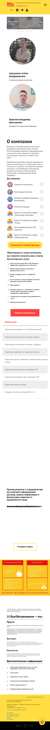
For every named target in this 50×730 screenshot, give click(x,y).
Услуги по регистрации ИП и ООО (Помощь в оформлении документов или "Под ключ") (24, 264)
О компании (10, 719)
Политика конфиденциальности (17, 710)
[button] (25, 312)
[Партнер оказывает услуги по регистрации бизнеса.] (41, 191)
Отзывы (9, 717)
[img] (22, 10)
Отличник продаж (21, 206)
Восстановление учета (13, 716)
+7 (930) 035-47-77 (21, 6)
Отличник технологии (23, 184)
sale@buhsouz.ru (21, 707)
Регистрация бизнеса (23, 192)
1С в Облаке (10, 713)
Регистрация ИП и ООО (13, 714)
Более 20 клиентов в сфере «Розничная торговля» (26, 213)
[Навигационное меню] (45, 5)
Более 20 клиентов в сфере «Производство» (26, 236)
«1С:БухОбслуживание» (35, 697)
